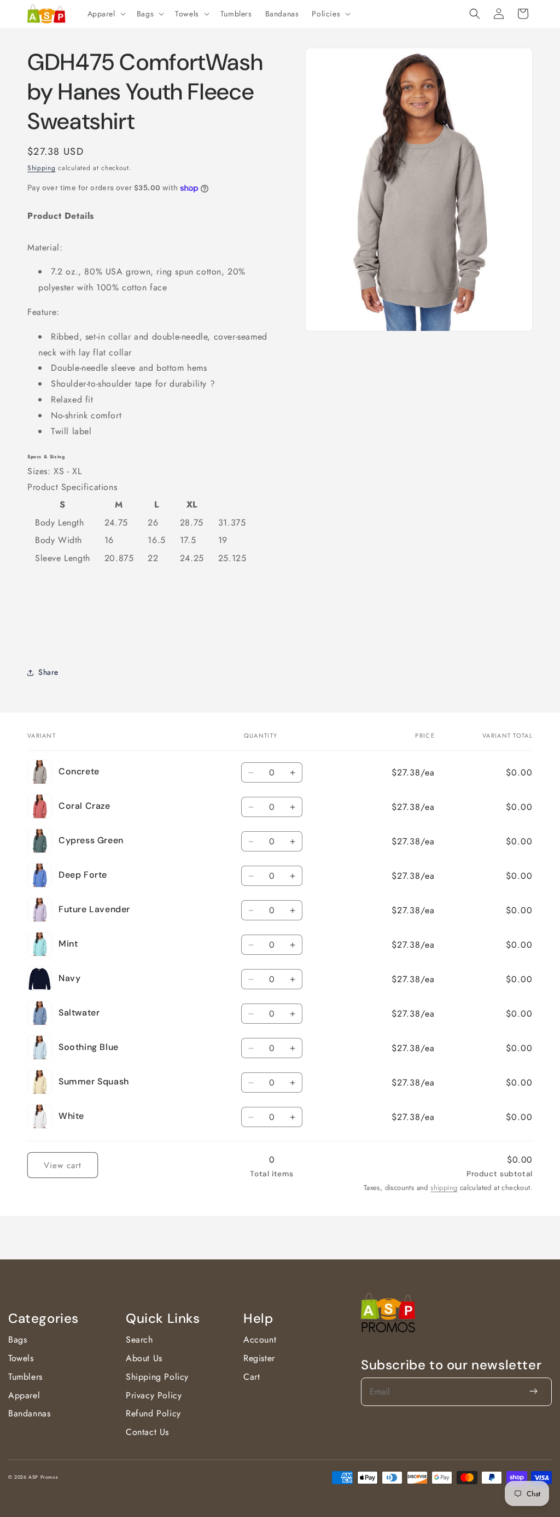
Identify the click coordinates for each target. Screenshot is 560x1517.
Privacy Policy (154, 1395)
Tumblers (25, 1376)
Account (259, 1339)
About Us (144, 1358)
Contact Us (147, 1432)
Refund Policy (153, 1413)
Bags (17, 1339)
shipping (443, 1187)
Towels (21, 1358)
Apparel (24, 1395)
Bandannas (29, 1413)
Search (139, 1339)
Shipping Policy (157, 1376)
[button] (105, 13)
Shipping (41, 168)
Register (259, 1358)
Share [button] (48, 672)
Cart (251, 1376)
